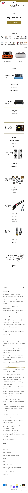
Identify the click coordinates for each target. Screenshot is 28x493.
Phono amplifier (14, 87)
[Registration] (23, 287)
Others (14, 146)
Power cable (14, 213)
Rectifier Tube (14, 240)
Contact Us (5, 474)
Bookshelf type (14, 163)
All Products (5, 449)
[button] (1, 5)
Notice (4, 458)
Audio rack (14, 190)
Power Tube (14, 239)
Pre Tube (14, 242)
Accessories (14, 113)
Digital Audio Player (14, 111)
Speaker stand (14, 166)
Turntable (14, 136)
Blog (4, 461)
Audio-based (14, 187)
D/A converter (14, 110)
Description (22, 361)
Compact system (14, 91)
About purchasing (7, 452)
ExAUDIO (15, 489)
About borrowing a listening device (11, 455)
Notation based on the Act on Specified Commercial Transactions (12, 468)
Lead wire (14, 143)
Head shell (14, 145)
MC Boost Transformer (14, 140)
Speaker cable (14, 218)
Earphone (14, 266)
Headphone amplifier (14, 90)
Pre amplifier (14, 85)
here (12, 439)
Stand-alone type (14, 161)
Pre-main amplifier (14, 84)
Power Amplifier (14, 88)
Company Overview (7, 464)
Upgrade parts (14, 189)
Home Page (5, 446)
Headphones (14, 265)
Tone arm (14, 139)
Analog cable (14, 216)
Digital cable (14, 215)
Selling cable (14, 219)
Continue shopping (14, 22)
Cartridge (14, 137)
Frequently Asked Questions (9, 471)
